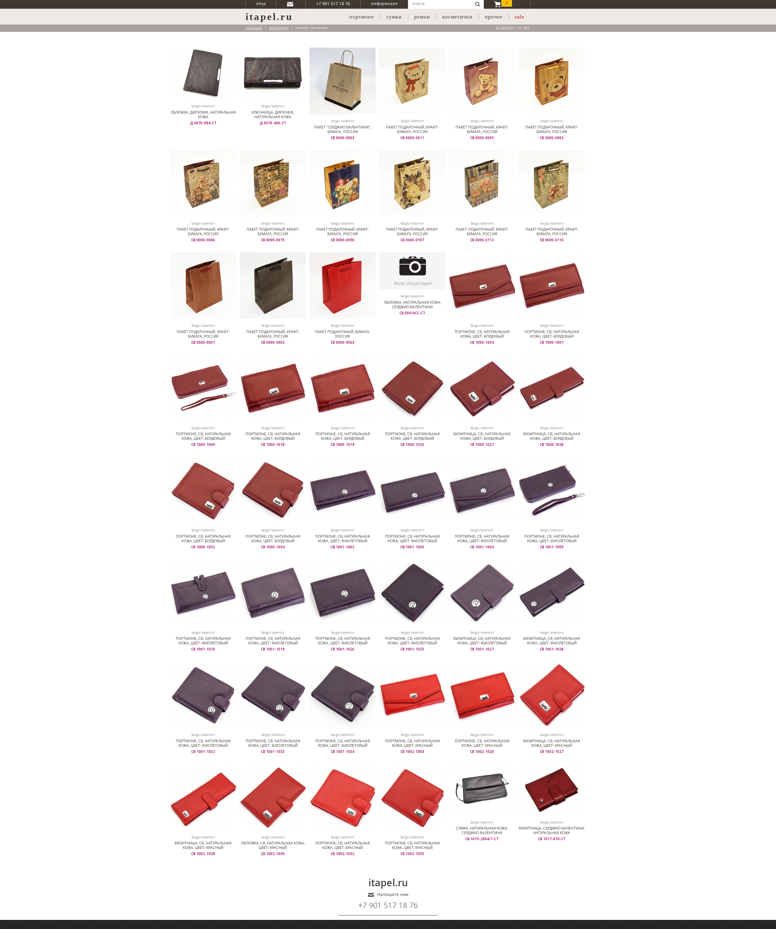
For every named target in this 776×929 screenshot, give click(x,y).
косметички (457, 17)
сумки (394, 17)
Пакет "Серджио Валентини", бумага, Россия (342, 129)
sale (519, 17)
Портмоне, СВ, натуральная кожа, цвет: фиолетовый (342, 538)
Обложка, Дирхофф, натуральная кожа (203, 114)
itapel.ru (388, 882)
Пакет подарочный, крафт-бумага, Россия (412, 129)
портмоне (361, 17)
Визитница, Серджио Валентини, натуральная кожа (552, 830)
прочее (494, 17)
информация (384, 3)
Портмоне (278, 28)
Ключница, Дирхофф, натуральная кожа (273, 114)
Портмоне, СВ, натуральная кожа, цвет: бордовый (482, 334)
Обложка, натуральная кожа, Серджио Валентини (412, 304)
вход (261, 3)
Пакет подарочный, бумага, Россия (342, 334)
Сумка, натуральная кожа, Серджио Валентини (482, 830)
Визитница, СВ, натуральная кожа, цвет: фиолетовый (481, 640)
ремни (422, 17)
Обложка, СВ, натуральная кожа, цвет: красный (273, 845)
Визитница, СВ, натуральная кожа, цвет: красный (551, 743)
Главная (254, 28)
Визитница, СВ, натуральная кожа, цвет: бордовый (481, 436)
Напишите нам (392, 894)
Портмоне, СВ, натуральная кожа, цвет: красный (412, 743)
